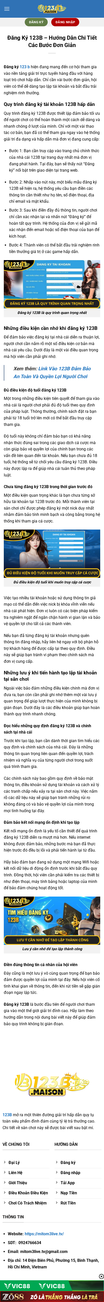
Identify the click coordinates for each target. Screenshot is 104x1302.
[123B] (52, 9)
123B (7, 1114)
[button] (7, 9)
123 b (25, 66)
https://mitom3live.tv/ (44, 1233)
